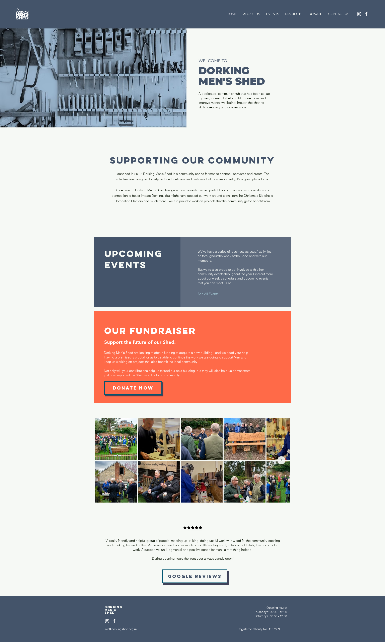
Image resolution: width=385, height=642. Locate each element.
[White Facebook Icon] (366, 14)
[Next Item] (281, 460)
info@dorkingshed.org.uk (120, 629)
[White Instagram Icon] (359, 14)
